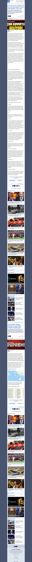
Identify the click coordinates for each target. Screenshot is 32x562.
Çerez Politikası (16, 558)
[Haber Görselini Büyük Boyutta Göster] (16, 25)
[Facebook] (14, 546)
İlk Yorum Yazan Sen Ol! (17, 188)
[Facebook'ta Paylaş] (8, 16)
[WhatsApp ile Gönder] (19, 185)
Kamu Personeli (12, 31)
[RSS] (17, 546)
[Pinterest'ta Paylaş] (17, 185)
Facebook (12, 180)
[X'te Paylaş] (10, 16)
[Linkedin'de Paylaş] (16, 185)
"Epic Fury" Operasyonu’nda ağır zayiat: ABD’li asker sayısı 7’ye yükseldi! (16, 1)
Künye (16, 557)
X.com (20, 180)
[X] (16, 546)
